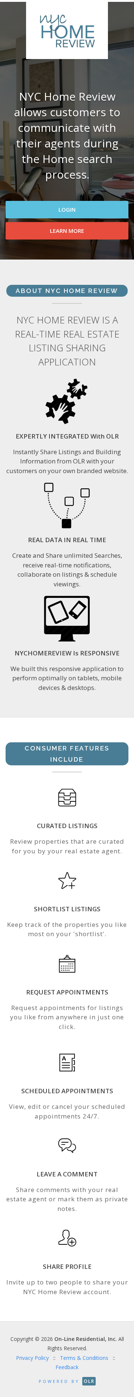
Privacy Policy (32, 1357)
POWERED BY (67, 1381)
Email (19, 216)
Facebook (66, 322)
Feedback (67, 1367)
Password (26, 249)
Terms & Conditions (84, 1357)
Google (105, 322)
